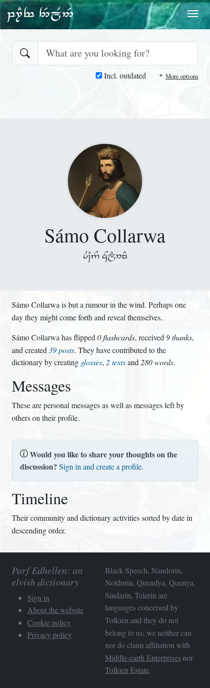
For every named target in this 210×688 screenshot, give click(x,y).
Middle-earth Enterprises (143, 657)
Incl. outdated (124, 75)
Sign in (38, 597)
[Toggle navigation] (193, 13)
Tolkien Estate (127, 670)
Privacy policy (49, 634)
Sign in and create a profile (100, 466)
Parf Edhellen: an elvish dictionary (40, 14)
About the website (55, 610)
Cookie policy (49, 622)
